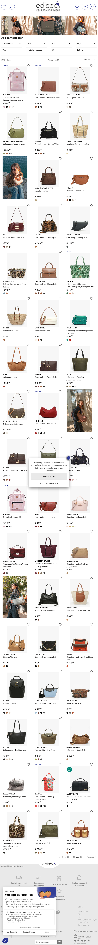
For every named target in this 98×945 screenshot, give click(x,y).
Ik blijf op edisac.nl (48, 483)
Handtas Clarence (10, 657)
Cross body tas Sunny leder (77, 237)
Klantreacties (80, 943)
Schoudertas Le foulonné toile (78, 610)
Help (80, 917)
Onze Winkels (83, 911)
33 (81, 857)
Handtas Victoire (73, 470)
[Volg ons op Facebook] (3, 936)
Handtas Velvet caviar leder (14, 237)
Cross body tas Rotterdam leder (47, 97)
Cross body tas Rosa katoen (45, 423)
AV (79, 914)
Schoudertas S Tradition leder (15, 750)
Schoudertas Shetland (12, 330)
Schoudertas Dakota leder (45, 610)
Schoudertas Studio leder (76, 750)
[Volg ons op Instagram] (10, 936)
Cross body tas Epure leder (76, 517)
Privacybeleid (83, 922)
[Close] (69, 458)
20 (74, 857)
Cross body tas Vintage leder (46, 657)
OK (59, 942)
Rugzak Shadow (9, 703)
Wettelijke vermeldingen (87, 919)
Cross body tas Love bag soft (46, 237)
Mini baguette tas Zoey (75, 97)
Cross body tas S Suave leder (46, 284)
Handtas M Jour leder (43, 843)
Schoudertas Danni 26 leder (14, 144)
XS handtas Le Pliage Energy (46, 703)
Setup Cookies (83, 925)
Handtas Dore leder (74, 843)
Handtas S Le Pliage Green (45, 750)
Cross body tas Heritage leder (46, 517)
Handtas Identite (41, 191)
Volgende (89, 857)
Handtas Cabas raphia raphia (77, 144)
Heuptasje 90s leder (74, 703)
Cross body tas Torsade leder (46, 377)
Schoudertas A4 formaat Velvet (47, 144)
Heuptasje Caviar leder (75, 190)
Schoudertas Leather (11, 377)
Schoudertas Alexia (42, 330)
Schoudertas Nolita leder (13, 424)
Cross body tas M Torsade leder (15, 470)
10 (68, 857)
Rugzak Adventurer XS (12, 517)
